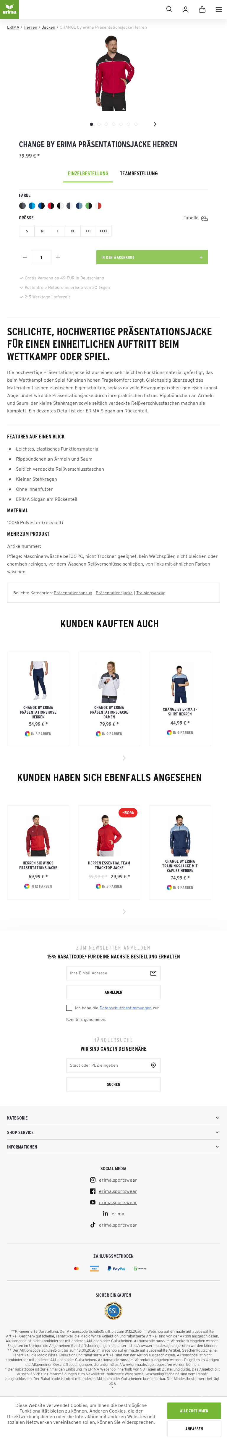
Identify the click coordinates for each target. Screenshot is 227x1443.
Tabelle (191, 217)
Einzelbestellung (88, 173)
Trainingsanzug (151, 592)
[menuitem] (218, 9)
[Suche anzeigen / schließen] (98, 8)
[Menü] (218, 9)
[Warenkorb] (202, 9)
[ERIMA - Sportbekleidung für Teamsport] (9, 14)
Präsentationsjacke (114, 592)
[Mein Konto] (185, 9)
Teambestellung (139, 173)
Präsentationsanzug (73, 592)
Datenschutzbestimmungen (126, 1007)
